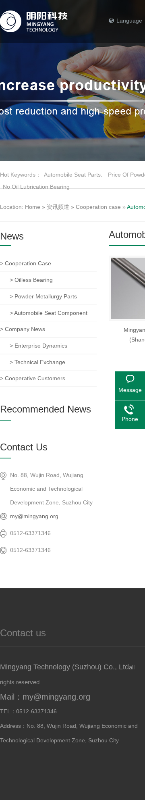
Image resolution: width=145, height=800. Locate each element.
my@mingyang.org (34, 516)
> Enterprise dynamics (38, 345)
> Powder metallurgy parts (43, 296)
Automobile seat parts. (73, 174)
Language (129, 20)
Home (32, 207)
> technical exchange (37, 362)
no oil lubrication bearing (36, 186)
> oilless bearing (31, 280)
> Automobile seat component (48, 313)
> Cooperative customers (32, 378)
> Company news (22, 329)
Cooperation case (98, 207)
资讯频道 (58, 207)
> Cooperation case (25, 263)
